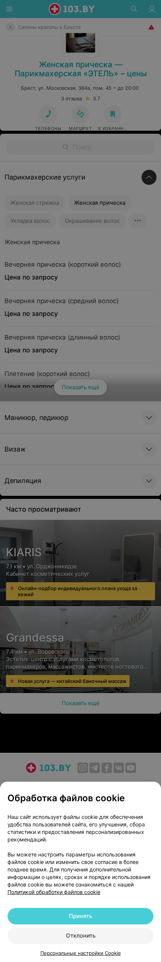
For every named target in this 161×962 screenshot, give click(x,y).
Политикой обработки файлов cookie (53, 892)
